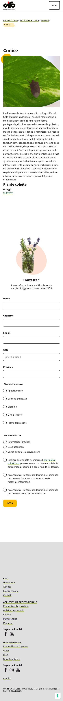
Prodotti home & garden (15, 646)
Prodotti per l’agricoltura (16, 606)
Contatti (7, 595)
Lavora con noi (11, 591)
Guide (6, 650)
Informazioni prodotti (19, 442)
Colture (7, 614)
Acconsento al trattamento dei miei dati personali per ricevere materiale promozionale (33, 491)
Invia (10, 503)
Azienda (7, 586)
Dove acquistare (16, 447)
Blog (5, 655)
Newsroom (9, 582)
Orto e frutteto (15, 414)
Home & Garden (10, 20)
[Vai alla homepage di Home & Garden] (9, 9)
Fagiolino (8, 192)
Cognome (8, 315)
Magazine (8, 623)
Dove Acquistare (11, 659)
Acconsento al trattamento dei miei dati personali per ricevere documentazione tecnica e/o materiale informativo (33, 478)
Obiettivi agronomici (13, 610)
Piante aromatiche (17, 423)
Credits (7, 678)
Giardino (12, 406)
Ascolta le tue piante (29, 20)
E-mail (6, 333)
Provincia (8, 367)
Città (5, 350)
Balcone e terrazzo (17, 398)
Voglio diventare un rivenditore (24, 452)
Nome (6, 298)
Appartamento (15, 390)
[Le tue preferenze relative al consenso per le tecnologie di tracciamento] (58, 696)
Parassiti (45, 20)
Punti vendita (10, 619)
